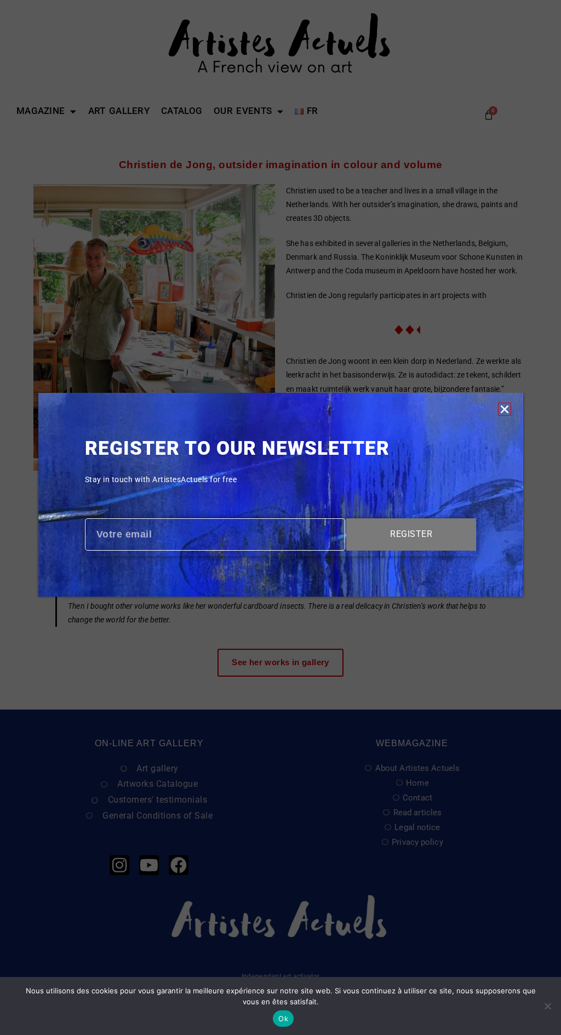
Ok (283, 1018)
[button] (504, 409)
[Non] (547, 1005)
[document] (280, 517)
